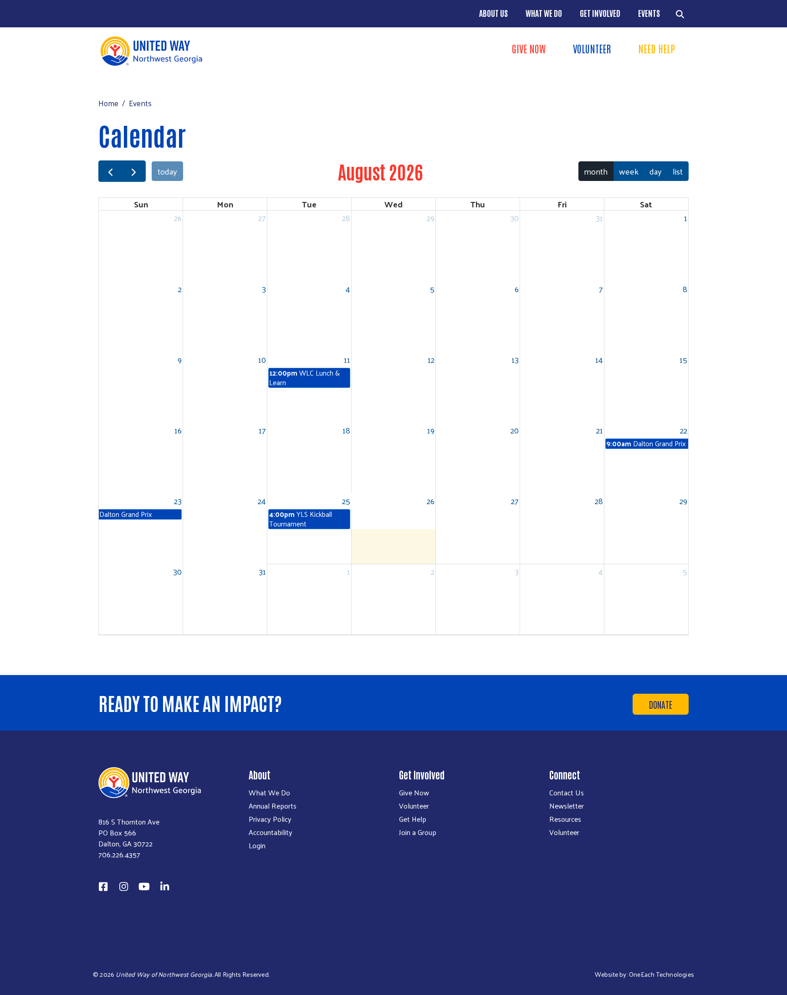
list (678, 171)
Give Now (529, 48)
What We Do (544, 12)
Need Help (656, 48)
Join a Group (417, 832)
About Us (493, 12)
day (655, 171)
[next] (133, 171)
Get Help (412, 819)
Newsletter (566, 805)
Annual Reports (272, 805)
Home (108, 103)
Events (649, 12)
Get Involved (600, 12)
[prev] (110, 171)
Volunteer (592, 48)
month (596, 171)
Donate (660, 704)
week (629, 171)
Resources (565, 819)
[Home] (243, 51)
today (167, 171)
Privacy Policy (270, 819)
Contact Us (566, 792)
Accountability (270, 832)
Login (257, 845)
